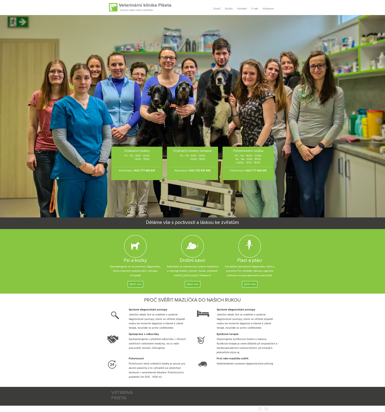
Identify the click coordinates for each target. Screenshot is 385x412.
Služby (229, 8)
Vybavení (268, 8)
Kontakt (242, 8)
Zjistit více (135, 284)
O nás (254, 8)
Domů (216, 8)
